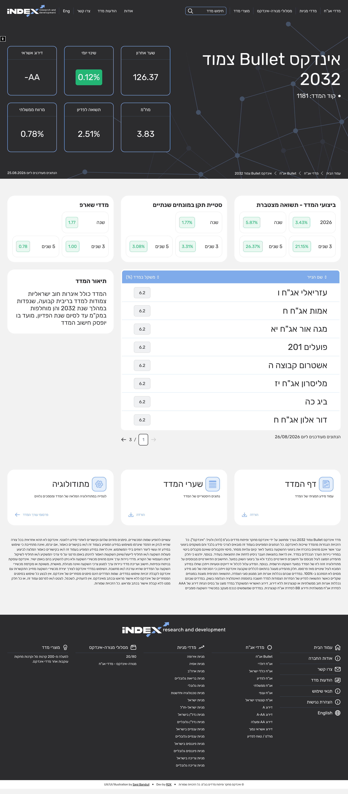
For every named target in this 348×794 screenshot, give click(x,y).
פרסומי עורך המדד (35, 515)
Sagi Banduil (141, 784)
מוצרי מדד (242, 11)
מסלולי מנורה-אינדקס (274, 11)
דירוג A (268, 707)
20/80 (131, 657)
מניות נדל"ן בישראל (191, 715)
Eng (66, 11)
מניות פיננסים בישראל (189, 744)
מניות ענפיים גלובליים (189, 736)
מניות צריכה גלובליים (190, 765)
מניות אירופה (195, 657)
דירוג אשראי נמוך (261, 729)
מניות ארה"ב (196, 671)
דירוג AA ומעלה (262, 722)
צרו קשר (83, 11)
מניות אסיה (196, 664)
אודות (128, 11)
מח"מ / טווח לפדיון (260, 736)
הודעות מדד (107, 11)
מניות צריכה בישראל (190, 758)
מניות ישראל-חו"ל (192, 707)
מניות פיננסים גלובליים (189, 751)
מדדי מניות (308, 11)
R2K (169, 784)
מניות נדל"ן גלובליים (190, 722)
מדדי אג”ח (332, 11)
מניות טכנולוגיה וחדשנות (187, 693)
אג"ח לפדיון (265, 678)
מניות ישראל (196, 700)
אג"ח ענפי (266, 693)
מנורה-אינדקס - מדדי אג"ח (117, 664)
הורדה (254, 515)
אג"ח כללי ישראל (261, 671)
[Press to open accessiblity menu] (3, 39)
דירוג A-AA (265, 715)
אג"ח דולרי (265, 664)
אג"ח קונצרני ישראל (259, 700)
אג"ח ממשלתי (263, 686)
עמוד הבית (333, 173)
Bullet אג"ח (287, 173)
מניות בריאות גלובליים (189, 678)
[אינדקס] (31, 11)
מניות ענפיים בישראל (190, 729)
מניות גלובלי (196, 686)
